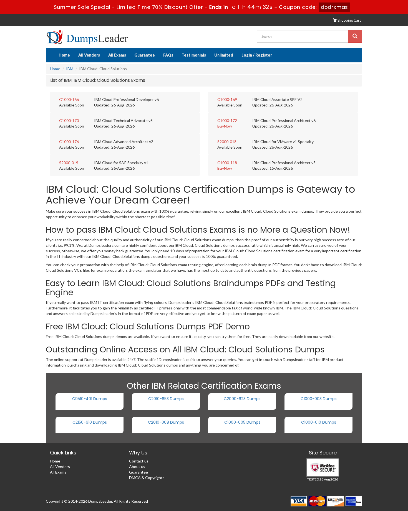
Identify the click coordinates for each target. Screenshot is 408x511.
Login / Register (256, 55)
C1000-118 (227, 162)
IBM (69, 68)
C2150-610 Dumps (89, 422)
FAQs (168, 55)
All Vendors (89, 55)
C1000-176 (69, 141)
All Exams (117, 55)
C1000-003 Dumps (319, 398)
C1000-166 (69, 99)
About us (137, 466)
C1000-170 (69, 120)
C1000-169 (227, 99)
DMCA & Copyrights (147, 477)
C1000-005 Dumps (242, 422)
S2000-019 (68, 162)
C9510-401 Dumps (89, 398)
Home (64, 55)
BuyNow (224, 126)
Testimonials (194, 55)
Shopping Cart (349, 20)
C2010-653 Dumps (166, 398)
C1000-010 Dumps (318, 422)
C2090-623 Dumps (242, 398)
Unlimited (223, 55)
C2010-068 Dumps (166, 422)
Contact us (138, 461)
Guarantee (144, 55)
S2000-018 (226, 141)
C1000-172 (227, 120)
